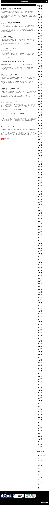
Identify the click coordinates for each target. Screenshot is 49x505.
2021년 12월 (40, 88)
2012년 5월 (40, 270)
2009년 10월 (40, 319)
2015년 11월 (40, 204)
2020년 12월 (40, 107)
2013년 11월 (40, 242)
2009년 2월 (40, 332)
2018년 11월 (40, 147)
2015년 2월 (40, 218)
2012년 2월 (40, 275)
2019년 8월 (40, 133)
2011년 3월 (40, 292)
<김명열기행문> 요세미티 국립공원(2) (10, 88)
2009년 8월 (40, 322)
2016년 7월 (40, 191)
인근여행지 (40, 484)
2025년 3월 (40, 35)
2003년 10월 (40, 425)
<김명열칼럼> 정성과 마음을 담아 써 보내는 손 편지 (13, 61)
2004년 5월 (40, 416)
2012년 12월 (40, 259)
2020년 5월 (40, 118)
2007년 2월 (40, 370)
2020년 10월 (40, 111)
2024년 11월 (40, 41)
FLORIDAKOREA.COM (44, 502)
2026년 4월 (40, 14)
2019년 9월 (40, 131)
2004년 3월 (40, 419)
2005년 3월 (40, 401)
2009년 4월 (40, 329)
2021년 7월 (40, 96)
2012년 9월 (40, 264)
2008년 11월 (40, 337)
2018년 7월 (40, 153)
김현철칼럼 (40, 465)
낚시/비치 (40, 466)
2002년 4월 (40, 431)
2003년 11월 (40, 424)
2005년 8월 (40, 393)
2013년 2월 (40, 256)
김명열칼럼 (40, 460)
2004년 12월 (40, 406)
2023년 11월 (40, 60)
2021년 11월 (40, 90)
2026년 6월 (40, 11)
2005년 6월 (40, 397)
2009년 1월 (40, 333)
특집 (39, 488)
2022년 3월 (40, 84)
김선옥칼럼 (40, 462)
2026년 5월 (40, 13)
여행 (39, 480)
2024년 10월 (40, 43)
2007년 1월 (40, 371)
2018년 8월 (40, 152)
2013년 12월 (40, 240)
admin (12, 9)
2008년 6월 (40, 344)
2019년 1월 (40, 144)
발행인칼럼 (40, 477)
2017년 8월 (40, 171)
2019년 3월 (40, 141)
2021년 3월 (40, 103)
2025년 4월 (40, 33)
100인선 (39, 454)
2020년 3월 (40, 122)
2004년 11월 (40, 408)
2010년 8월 (40, 303)
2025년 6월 (40, 30)
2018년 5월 (40, 156)
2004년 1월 (40, 420)
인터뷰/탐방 (40, 485)
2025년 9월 (40, 25)
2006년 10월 (40, 375)
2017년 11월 (40, 166)
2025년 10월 (40, 24)
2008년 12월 (40, 335)
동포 (39, 473)
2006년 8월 (40, 378)
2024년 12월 (40, 39)
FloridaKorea (10, 501)
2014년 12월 (40, 221)
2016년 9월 (40, 188)
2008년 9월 (40, 340)
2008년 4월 (40, 348)
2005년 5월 (40, 398)
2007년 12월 (40, 354)
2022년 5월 (40, 81)
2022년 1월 (40, 87)
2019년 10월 (40, 130)
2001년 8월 (40, 435)
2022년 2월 (40, 85)
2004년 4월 (40, 417)
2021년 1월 (40, 106)
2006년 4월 (40, 382)
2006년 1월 (40, 387)
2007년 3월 (40, 368)
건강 (39, 457)
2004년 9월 (40, 409)
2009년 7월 (40, 324)
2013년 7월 (40, 248)
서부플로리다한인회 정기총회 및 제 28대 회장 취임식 (13, 113)
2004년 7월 (40, 412)
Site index (44, 492)
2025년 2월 (40, 36)
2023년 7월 (40, 66)
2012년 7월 (40, 267)
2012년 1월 (40, 277)
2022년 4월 (40, 82)
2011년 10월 (40, 281)
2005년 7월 (40, 395)
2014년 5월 (40, 232)
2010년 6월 (40, 307)
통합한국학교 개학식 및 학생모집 (8, 126)
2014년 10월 (40, 224)
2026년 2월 (40, 17)
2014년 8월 (40, 228)
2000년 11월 (40, 439)
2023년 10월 (40, 62)
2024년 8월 (40, 46)
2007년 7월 (40, 362)
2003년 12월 (40, 422)
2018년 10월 (40, 148)
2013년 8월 (40, 246)
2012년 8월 (40, 265)
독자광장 (39, 471)
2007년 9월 (40, 359)
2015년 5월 (40, 213)
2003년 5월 (40, 428)
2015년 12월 (40, 202)
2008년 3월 (40, 349)
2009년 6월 (40, 326)
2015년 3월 (40, 216)
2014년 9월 (40, 226)
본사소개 (39, 479)
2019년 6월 (40, 136)
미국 (39, 476)
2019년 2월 (40, 142)
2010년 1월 (40, 314)
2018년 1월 (40, 163)
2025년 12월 (40, 20)
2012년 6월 (40, 269)
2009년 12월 (40, 316)
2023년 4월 (40, 71)
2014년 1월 (40, 239)
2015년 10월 (40, 205)
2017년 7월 (40, 172)
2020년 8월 (40, 114)
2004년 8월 (40, 411)
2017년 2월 (40, 180)
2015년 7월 (40, 210)
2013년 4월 (40, 253)
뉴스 (39, 469)
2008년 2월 (40, 351)
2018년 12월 (40, 145)
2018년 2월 (40, 161)
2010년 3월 (40, 311)
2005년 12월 (40, 389)
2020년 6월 (40, 117)
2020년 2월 (40, 123)
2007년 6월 (40, 363)
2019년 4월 (40, 139)
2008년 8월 (40, 341)
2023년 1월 (40, 76)
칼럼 (39, 487)
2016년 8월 (40, 190)
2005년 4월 (40, 400)
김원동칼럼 (40, 463)
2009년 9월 (40, 321)
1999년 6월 (40, 446)
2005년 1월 (40, 405)
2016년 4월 (40, 196)
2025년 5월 (40, 31)
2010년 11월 (40, 299)
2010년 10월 (40, 300)
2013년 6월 (40, 250)
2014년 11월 (40, 223)
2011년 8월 (40, 284)
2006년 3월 (40, 384)
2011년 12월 (40, 278)
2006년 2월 (40, 386)
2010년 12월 (40, 297)
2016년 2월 (40, 199)
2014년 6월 (40, 231)
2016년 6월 (40, 193)
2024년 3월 (40, 54)
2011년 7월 (40, 286)
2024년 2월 (40, 55)
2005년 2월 (40, 403)
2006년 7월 (40, 379)
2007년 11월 (40, 356)
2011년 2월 (40, 294)
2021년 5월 (40, 99)
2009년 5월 (40, 327)
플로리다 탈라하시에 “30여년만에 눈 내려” (11, 101)
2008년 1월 (40, 352)
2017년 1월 (40, 182)
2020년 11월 (40, 109)
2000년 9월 (40, 442)
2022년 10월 (40, 79)
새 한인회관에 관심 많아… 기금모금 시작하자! (11, 8)
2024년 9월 (40, 44)
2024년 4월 (40, 52)
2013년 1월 (40, 258)
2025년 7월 (40, 28)
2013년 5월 (40, 251)
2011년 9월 (40, 283)
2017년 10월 (40, 167)
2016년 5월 (40, 194)
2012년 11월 (40, 261)
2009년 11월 (40, 318)
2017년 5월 (40, 175)
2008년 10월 (40, 338)
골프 (39, 458)
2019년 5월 (40, 137)
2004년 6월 (40, 414)
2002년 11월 (40, 430)
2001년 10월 (40, 433)
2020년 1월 (40, 125)
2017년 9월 (40, 169)
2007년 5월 (40, 365)
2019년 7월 (40, 134)
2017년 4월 (40, 177)
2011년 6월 (40, 288)
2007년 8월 (40, 360)
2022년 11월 (40, 77)
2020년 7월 (40, 115)
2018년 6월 (40, 155)
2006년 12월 (40, 373)
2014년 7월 (40, 229)
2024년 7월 (40, 47)
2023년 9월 (40, 63)
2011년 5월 (40, 289)
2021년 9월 (40, 93)
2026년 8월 (40, 8)
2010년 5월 (40, 308)
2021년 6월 (40, 98)
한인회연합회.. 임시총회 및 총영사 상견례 (10, 22)
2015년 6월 (40, 212)
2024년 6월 (40, 49)
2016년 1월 (40, 201)
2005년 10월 (40, 390)
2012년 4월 (40, 272)
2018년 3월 (40, 160)
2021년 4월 (40, 101)
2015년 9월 (40, 207)
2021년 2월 (40, 104)
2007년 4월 (40, 367)
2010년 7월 (40, 305)
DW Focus (24, 1)
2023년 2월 (40, 74)
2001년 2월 (40, 436)
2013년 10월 (40, 243)
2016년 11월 (40, 185)
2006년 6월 (40, 381)
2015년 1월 (40, 220)
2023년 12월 (40, 58)
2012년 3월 (40, 273)
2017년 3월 (40, 179)
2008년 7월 (40, 343)
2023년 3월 (40, 73)
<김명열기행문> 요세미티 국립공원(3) (10, 48)
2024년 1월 (40, 57)
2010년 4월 (40, 310)
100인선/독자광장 (41, 455)
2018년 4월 (40, 158)
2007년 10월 (40, 357)
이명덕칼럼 (40, 482)
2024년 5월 (40, 50)
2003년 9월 (40, 427)
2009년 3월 (40, 330)
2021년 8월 (40, 95)
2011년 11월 (40, 280)
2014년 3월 (40, 235)
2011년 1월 (40, 295)
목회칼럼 (39, 474)
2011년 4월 (40, 291)
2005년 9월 (40, 392)
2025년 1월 (40, 38)
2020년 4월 (40, 120)
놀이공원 (39, 468)
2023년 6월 (40, 68)
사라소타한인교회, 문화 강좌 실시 (9, 74)
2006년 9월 (40, 376)
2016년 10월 (40, 186)
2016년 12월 (40, 183)
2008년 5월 (40, 346)
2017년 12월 (40, 164)
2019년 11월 (40, 128)
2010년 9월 (40, 302)
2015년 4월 (40, 215)
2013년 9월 (40, 245)
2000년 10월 (40, 441)
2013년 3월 (40, 254)
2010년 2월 (40, 313)
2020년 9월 (40, 112)
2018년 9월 (40, 150)
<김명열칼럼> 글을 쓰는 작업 (8, 36)
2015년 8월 (40, 209)
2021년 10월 (40, 92)
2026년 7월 (40, 9)
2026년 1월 (40, 19)
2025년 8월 (40, 27)
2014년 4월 (40, 234)
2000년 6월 (40, 444)
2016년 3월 (40, 197)
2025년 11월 (40, 22)
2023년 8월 (40, 65)
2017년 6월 (40, 174)
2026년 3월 (40, 16)
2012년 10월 (40, 262)
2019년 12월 (40, 126)
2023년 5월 (40, 69)
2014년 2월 (40, 237)
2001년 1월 (40, 438)
